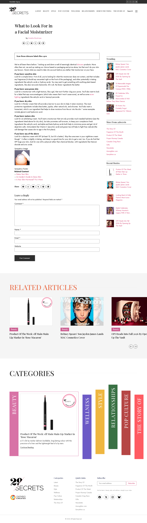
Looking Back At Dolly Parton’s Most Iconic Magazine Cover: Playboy (123, 197)
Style (53, 11)
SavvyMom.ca (111, 154)
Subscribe (131, 483)
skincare (80, 64)
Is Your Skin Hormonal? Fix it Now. (29, 179)
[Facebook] (99, 497)
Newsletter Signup (15, 2)
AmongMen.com (112, 151)
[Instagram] (112, 497)
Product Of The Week (114, 135)
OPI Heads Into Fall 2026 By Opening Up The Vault (123, 76)
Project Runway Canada (114, 138)
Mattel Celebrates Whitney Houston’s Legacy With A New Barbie (123, 210)
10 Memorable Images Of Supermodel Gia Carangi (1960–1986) (123, 86)
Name (17, 229)
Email (17, 238)
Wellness (75, 11)
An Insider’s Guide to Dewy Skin (28, 177)
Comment (19, 204)
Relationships (88, 11)
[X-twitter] (106, 497)
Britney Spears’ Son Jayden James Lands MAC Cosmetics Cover (123, 67)
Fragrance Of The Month (114, 132)
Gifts (108, 145)
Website (17, 246)
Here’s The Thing (103, 11)
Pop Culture (63, 11)
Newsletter (110, 148)
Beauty (46, 11)
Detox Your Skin (22, 174)
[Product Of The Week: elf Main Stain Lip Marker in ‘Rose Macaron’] (31, 311)
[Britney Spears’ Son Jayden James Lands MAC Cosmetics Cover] (82, 311)
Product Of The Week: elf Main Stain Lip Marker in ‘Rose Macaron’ (124, 171)
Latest (38, 11)
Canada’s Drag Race (113, 141)
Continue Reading (27, 447)
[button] (24, 43)
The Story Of (119, 11)
